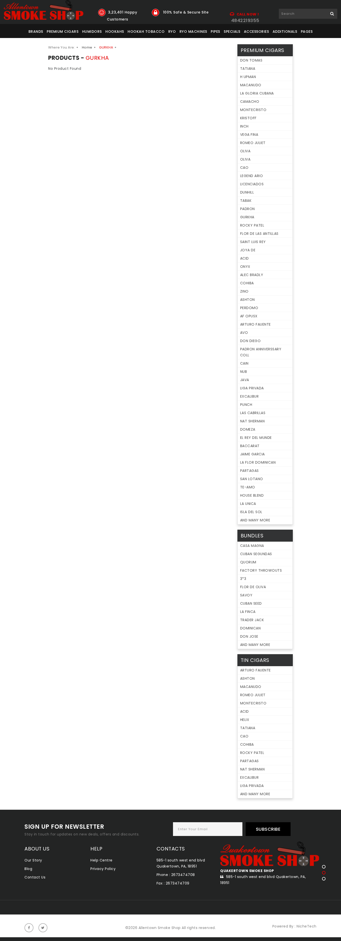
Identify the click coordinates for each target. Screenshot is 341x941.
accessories (256, 31)
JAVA (244, 379)
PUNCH (246, 404)
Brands (35, 31)
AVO (244, 332)
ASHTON (247, 299)
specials (232, 31)
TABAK (246, 200)
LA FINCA (248, 611)
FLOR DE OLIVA (253, 586)
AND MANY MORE (255, 520)
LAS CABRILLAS (253, 412)
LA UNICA (248, 503)
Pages (307, 31)
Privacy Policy (103, 868)
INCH (244, 126)
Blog (28, 868)
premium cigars (62, 31)
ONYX (245, 266)
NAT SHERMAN (252, 421)
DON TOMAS (251, 60)
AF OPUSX (249, 316)
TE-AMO (247, 487)
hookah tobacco (146, 31)
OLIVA (245, 151)
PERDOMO (249, 307)
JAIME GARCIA (252, 454)
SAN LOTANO (251, 478)
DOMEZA (247, 429)
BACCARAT (250, 445)
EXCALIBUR (249, 396)
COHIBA (247, 283)
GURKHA (247, 217)
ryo (172, 31)
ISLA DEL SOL (251, 511)
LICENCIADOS (252, 184)
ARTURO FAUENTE (255, 324)
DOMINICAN (250, 628)
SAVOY (246, 595)
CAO (244, 167)
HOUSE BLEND (252, 495)
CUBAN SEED (251, 603)
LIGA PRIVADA (252, 388)
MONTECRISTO (253, 109)
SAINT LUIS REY (253, 241)
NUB (243, 371)
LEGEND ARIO (251, 175)
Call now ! (248, 14)
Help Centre (101, 860)
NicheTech (307, 926)
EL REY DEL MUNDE (256, 437)
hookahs (114, 31)
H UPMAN (248, 76)
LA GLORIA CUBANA (257, 93)
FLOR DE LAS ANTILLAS (259, 233)
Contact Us (34, 877)
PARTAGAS (249, 470)
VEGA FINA (249, 134)
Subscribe (268, 829)
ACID (244, 258)
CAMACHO (249, 101)
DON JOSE (249, 636)
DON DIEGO (250, 340)
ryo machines (193, 31)
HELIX (244, 719)
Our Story (33, 860)
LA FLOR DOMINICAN (258, 462)
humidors (92, 31)
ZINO (244, 291)
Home (87, 47)
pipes (215, 31)
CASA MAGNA (252, 545)
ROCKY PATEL (252, 225)
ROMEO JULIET (253, 142)
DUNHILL (247, 192)
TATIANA (247, 68)
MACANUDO (250, 85)
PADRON (247, 208)
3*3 (243, 578)
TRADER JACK (252, 619)
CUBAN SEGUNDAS (256, 553)
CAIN (244, 363)
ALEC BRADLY (251, 274)
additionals (285, 31)
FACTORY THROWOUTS (261, 570)
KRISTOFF (248, 118)
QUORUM (248, 562)
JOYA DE (248, 250)
